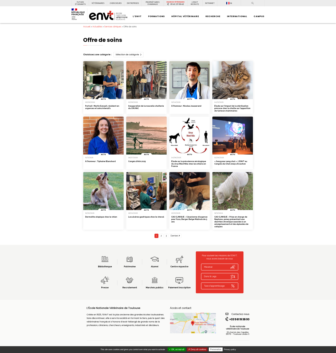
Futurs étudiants (80, 3)
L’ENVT (137, 16)
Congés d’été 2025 (137, 161)
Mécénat (208, 267)
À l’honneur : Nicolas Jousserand (186, 106)
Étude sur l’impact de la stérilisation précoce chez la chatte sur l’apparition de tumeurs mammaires (232, 108)
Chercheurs (116, 3)
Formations (156, 16)
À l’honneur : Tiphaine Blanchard (100, 161)
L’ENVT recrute (195, 3)
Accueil (86, 26)
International (237, 16)
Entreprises (133, 3)
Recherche (213, 16)
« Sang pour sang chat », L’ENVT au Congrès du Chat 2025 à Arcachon (230, 162)
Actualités (97, 26)
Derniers (174, 235)
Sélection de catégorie (127, 54)
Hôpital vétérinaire (185, 16)
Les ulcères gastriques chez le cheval (146, 217)
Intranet (210, 3)
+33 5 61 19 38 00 (239, 319)
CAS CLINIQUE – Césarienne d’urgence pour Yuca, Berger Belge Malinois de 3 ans (189, 219)
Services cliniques (112, 26)
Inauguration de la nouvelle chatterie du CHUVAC (146, 107)
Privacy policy (230, 349)
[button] (253, 3)
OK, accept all (177, 349)
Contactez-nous (240, 314)
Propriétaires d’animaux (152, 3)
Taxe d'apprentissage (214, 286)
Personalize (215, 349)
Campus (259, 16)
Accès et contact (180, 308)
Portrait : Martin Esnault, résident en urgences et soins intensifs (102, 107)
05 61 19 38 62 (177, 4)
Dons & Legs (210, 276)
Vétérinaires (98, 3)
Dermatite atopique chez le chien (101, 217)
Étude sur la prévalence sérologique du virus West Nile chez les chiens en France (188, 163)
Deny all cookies (198, 349)
